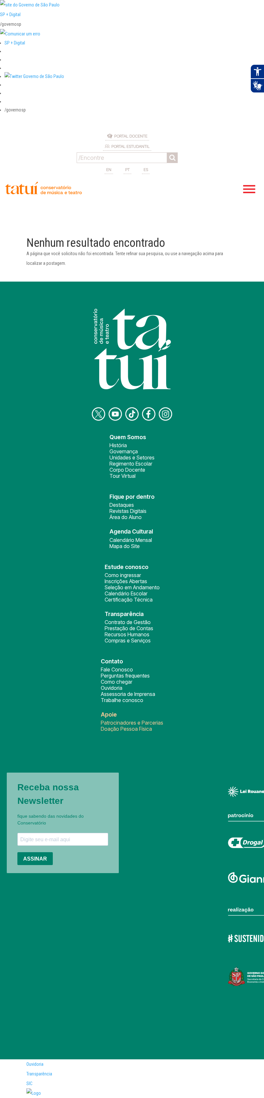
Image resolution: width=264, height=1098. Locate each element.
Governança (123, 451)
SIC (29, 1083)
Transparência (39, 1073)
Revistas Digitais (127, 511)
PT (127, 169)
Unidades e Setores (132, 457)
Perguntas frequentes (125, 675)
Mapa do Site (124, 546)
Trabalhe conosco (122, 700)
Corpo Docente (127, 470)
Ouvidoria (111, 688)
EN (108, 169)
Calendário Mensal (130, 540)
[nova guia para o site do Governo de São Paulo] (20, 33)
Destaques (121, 505)
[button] (34, 76)
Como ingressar (123, 575)
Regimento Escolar (130, 463)
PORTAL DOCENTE (130, 136)
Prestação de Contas (129, 628)
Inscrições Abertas (126, 581)
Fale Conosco (117, 669)
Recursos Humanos (127, 634)
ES (146, 169)
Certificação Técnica (129, 599)
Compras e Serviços (128, 640)
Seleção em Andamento (132, 587)
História (118, 445)
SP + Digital (10, 14)
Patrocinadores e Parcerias (132, 722)
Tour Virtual (122, 476)
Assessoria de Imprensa (128, 694)
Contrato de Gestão (128, 622)
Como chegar (116, 682)
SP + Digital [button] (15, 42)
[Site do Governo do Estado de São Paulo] (30, 4)
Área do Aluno (125, 517)
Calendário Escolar (126, 593)
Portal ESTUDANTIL (130, 146)
